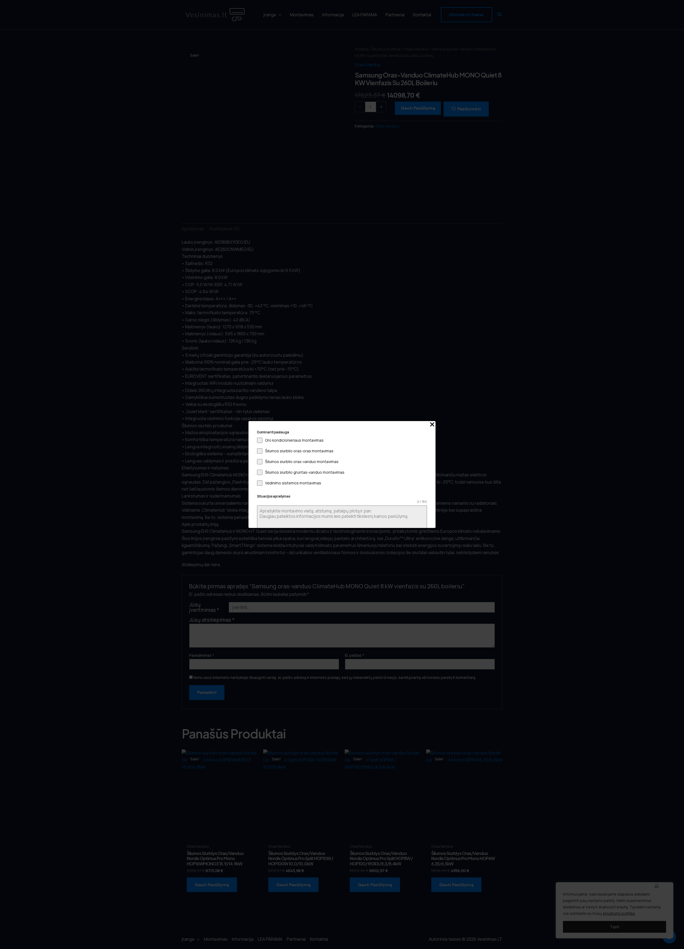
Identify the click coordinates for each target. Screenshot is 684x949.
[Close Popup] (432, 425)
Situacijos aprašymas (273, 496)
